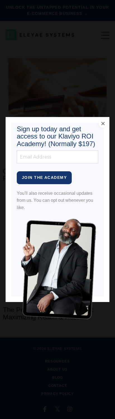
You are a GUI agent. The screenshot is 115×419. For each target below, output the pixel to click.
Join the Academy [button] (44, 177)
